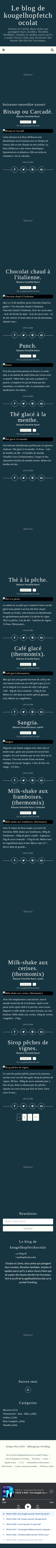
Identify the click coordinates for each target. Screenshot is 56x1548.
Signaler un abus (10, 1463)
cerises (40, 979)
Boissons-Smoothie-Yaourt (28, 117)
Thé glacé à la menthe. (28, 417)
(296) (19, 1413)
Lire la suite (28, 162)
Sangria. (28, 722)
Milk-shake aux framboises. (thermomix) (28, 797)
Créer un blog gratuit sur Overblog (17, 1459)
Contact (45, 1459)
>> (36, 1117)
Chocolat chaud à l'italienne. (28, 274)
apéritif (40, 727)
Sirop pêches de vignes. (28, 1045)
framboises (40, 807)
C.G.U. (21, 1463)
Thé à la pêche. (28, 579)
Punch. (28, 345)
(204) (14, 1421)
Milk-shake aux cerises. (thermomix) (28, 968)
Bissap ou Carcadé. (28, 111)
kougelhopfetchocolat (33, 1278)
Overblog (45, 1446)
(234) (10, 1417)
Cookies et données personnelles (26, 1466)
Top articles (36, 1459)
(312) (10, 1410)
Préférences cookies (47, 1466)
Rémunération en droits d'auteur (38, 1463)
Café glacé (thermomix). (28, 651)
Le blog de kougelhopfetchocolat (28, 15)
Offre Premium (7, 1466)
